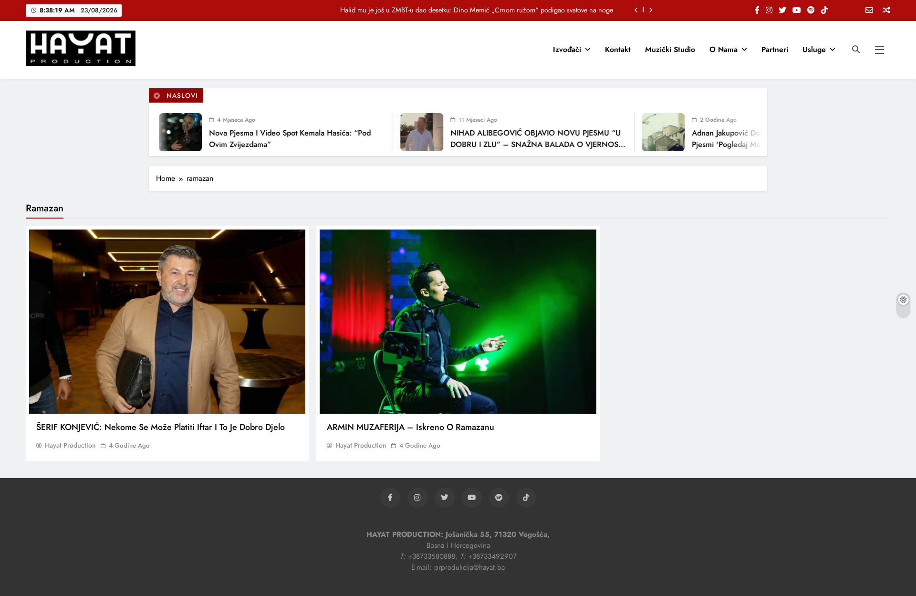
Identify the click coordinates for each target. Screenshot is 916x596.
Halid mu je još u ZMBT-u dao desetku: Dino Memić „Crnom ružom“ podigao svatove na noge (476, 10)
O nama (723, 49)
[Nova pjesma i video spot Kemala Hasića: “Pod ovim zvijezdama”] (167, 132)
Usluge (814, 49)
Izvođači (567, 49)
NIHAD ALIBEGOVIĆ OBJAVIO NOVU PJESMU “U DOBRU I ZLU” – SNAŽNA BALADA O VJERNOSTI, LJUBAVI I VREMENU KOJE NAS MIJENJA (525, 144)
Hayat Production (70, 445)
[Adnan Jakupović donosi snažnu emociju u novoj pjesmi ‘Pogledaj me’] (650, 132)
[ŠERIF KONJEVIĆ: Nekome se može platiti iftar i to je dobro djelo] (167, 322)
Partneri (774, 49)
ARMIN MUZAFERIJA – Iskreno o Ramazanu (410, 427)
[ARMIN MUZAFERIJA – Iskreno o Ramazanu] (458, 322)
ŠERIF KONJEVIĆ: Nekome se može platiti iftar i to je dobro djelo (160, 427)
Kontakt (618, 49)
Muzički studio (670, 49)
